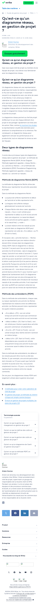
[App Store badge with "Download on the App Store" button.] (12, 564)
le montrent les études (28, 125)
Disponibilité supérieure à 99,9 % (20, 587)
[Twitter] (9, 572)
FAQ (31, 13)
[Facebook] (14, 572)
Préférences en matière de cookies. (20, 598)
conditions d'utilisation (20, 596)
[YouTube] (25, 572)
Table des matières (10, 8)
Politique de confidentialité (25, 594)
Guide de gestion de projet (17, 13)
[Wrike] (7, 3)
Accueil (3, 13)
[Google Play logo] (27, 564)
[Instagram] (31, 572)
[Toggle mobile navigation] (37, 3)
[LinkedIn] (20, 572)
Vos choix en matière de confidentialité (18, 600)
